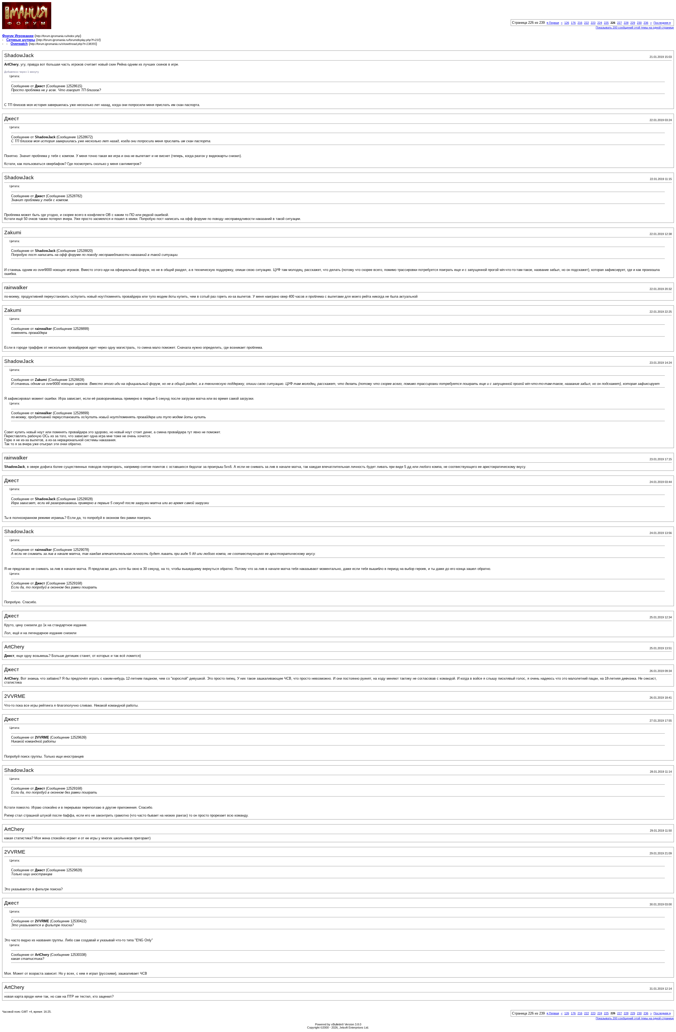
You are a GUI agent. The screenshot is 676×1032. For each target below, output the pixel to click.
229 (632, 22)
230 (639, 22)
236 (646, 22)
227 (619, 22)
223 (593, 22)
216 (580, 22)
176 (573, 22)
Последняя (662, 22)
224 (599, 22)
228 (626, 22)
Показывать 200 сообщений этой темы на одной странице (635, 27)
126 (566, 22)
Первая (553, 22)
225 (606, 22)
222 (586, 22)
